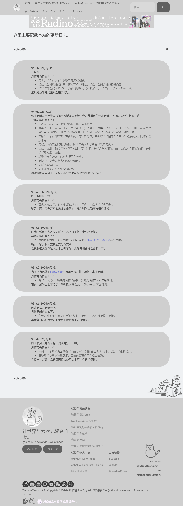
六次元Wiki (78, 439)
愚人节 (106, 240)
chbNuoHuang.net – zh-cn (87, 465)
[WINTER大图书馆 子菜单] (118, 3)
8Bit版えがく (57, 271)
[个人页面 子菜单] (54, 11)
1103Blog (114, 458)
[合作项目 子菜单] (37, 11)
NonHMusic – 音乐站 (84, 421)
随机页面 (32, 449)
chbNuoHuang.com (83, 458)
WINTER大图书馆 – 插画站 (87, 427)
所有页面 (52, 449)
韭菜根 (113, 465)
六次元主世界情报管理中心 (87, 446)
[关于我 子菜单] (81, 11)
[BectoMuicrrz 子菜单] (91, 3)
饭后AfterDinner (118, 471)
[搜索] (163, 7)
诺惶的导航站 (79, 433)
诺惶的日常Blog (80, 414)
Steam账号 (93, 240)
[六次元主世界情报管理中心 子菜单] (68, 3)
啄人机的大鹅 (79, 471)
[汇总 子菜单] (66, 11)
